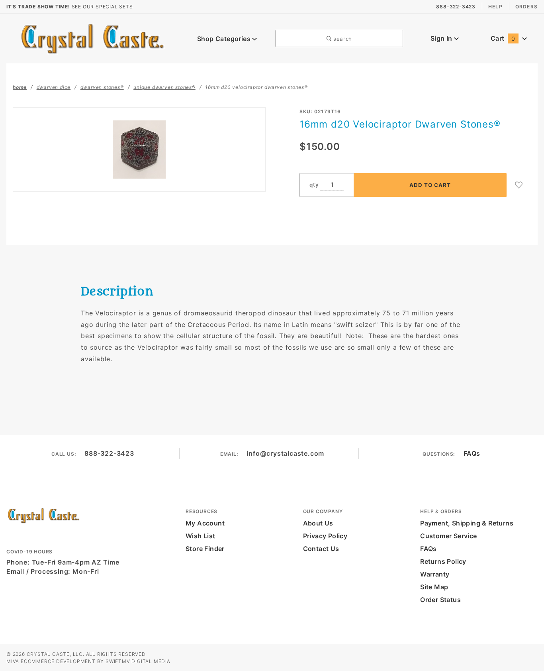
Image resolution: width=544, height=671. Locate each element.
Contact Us (321, 549)
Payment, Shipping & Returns (466, 523)
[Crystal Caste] (92, 38)
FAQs (472, 453)
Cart (503, 38)
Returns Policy (443, 561)
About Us (318, 523)
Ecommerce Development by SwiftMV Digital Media (95, 661)
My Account (205, 523)
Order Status (440, 600)
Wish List (200, 536)
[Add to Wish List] (519, 185)
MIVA (12, 661)
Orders (526, 7)
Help (495, 7)
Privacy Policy (325, 536)
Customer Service (448, 536)
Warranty (434, 574)
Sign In (442, 38)
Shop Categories (224, 39)
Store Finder (205, 549)
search (341, 38)
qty (314, 184)
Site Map (434, 587)
